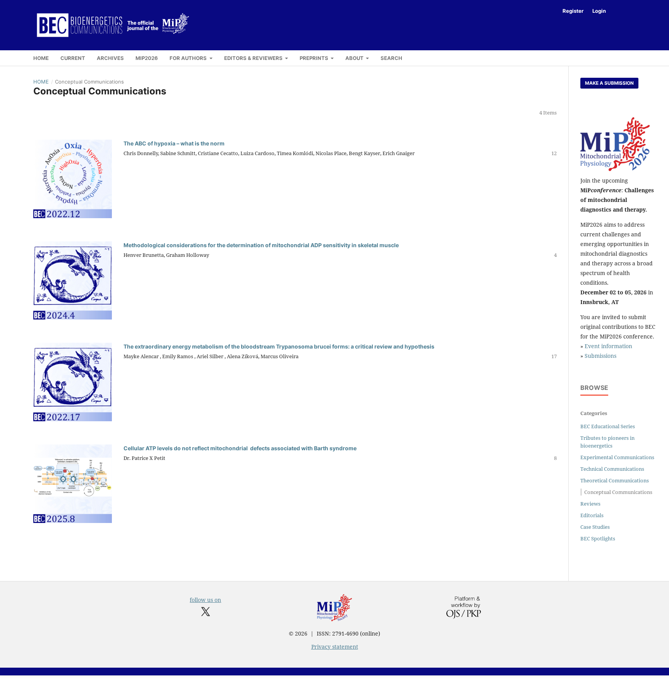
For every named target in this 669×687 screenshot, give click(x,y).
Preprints (314, 58)
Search (391, 58)
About (355, 58)
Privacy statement (334, 646)
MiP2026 (147, 58)
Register (573, 11)
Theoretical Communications (614, 480)
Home (41, 58)
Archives (110, 58)
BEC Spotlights (597, 538)
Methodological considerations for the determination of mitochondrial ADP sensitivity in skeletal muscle (261, 245)
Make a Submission (609, 83)
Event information (608, 346)
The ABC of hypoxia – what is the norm (174, 143)
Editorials (592, 515)
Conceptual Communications (618, 492)
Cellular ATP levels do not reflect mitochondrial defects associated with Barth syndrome (240, 448)
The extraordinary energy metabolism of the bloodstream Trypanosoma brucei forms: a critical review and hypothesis (279, 346)
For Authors (189, 58)
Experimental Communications (617, 457)
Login (599, 11)
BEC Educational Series (607, 426)
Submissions (600, 355)
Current (72, 58)
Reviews (590, 503)
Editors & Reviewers (254, 58)
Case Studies (595, 526)
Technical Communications (612, 468)
